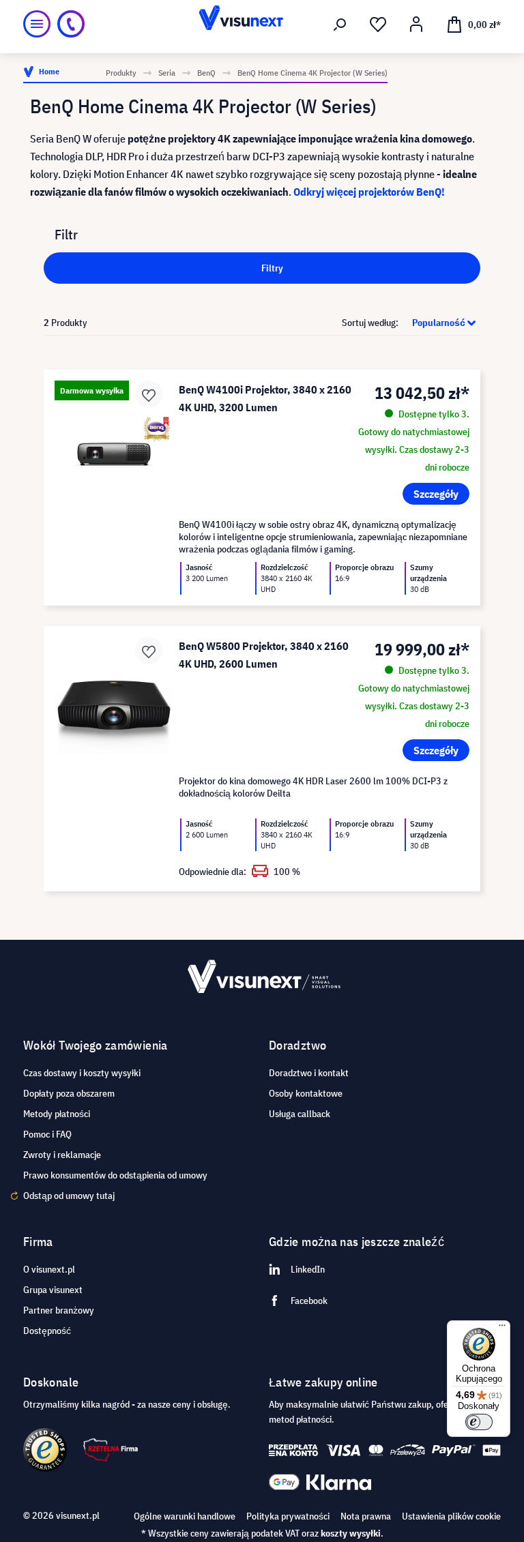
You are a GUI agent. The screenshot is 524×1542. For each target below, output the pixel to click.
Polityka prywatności (288, 1516)
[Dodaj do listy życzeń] (148, 394)
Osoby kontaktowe (306, 1093)
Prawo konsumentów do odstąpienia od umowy (115, 1175)
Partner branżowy (58, 1310)
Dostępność (47, 1330)
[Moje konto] (416, 24)
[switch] (479, 1422)
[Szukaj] (340, 24)
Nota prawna (365, 1516)
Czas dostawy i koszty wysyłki (82, 1073)
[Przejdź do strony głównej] (261, 23)
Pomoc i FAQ (47, 1134)
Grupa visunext (53, 1290)
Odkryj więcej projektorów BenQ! (369, 191)
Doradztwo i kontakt (309, 1073)
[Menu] (36, 24)
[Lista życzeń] (378, 24)
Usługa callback (299, 1114)
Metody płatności (56, 1114)
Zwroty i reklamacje (62, 1154)
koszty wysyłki (351, 1533)
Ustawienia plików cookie (451, 1516)
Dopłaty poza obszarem (69, 1093)
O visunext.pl (49, 1269)
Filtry (271, 268)
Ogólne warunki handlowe (184, 1516)
